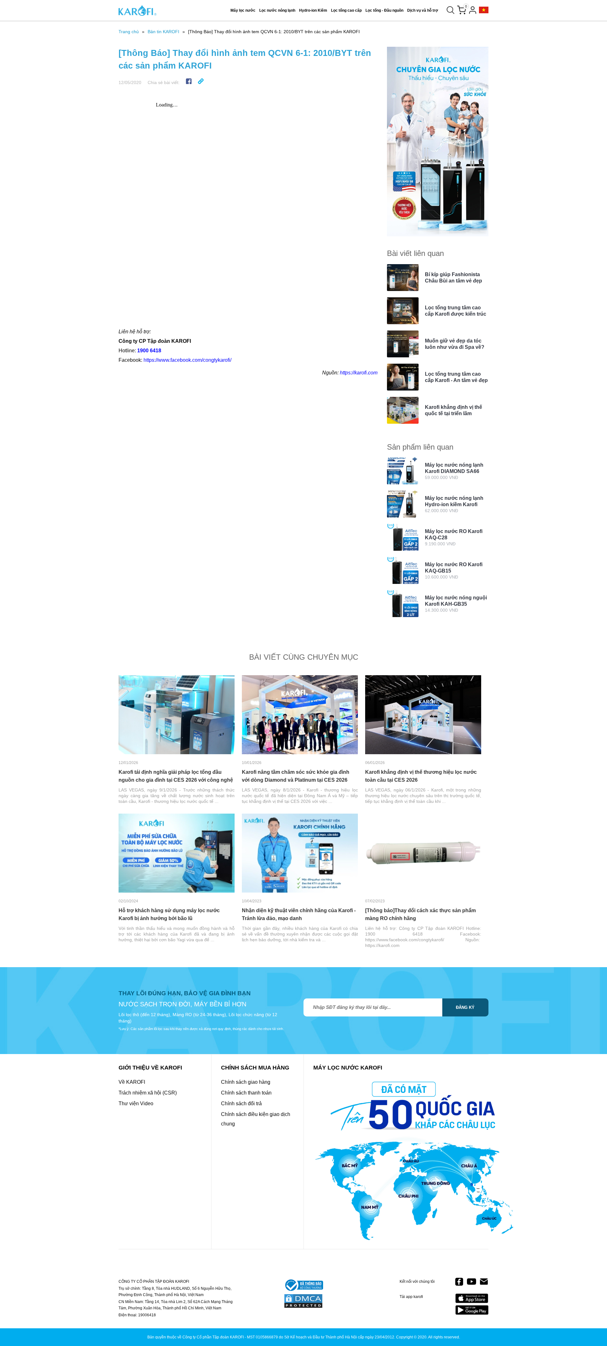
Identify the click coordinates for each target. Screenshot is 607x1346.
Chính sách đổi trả (241, 1103)
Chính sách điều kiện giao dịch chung (255, 1119)
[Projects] (483, 10)
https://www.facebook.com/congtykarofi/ (187, 360)
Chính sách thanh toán (246, 1092)
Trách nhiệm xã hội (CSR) (148, 1092)
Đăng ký (465, 1007)
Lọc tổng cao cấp (346, 10)
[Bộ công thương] (303, 1286)
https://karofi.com (358, 372)
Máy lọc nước (242, 10)
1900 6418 (149, 350)
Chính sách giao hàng (245, 1082)
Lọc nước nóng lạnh (277, 10)
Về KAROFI (132, 1082)
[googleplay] (471, 1310)
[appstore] (471, 1298)
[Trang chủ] (137, 10)
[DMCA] (303, 1301)
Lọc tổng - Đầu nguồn (384, 10)
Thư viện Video (136, 1103)
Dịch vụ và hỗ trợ (422, 10)
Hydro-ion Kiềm (313, 10)
